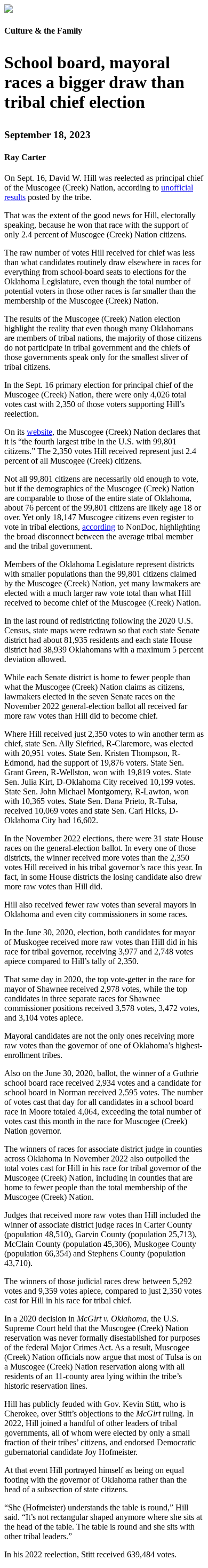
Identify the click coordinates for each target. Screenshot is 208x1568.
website (39, 431)
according (98, 526)
